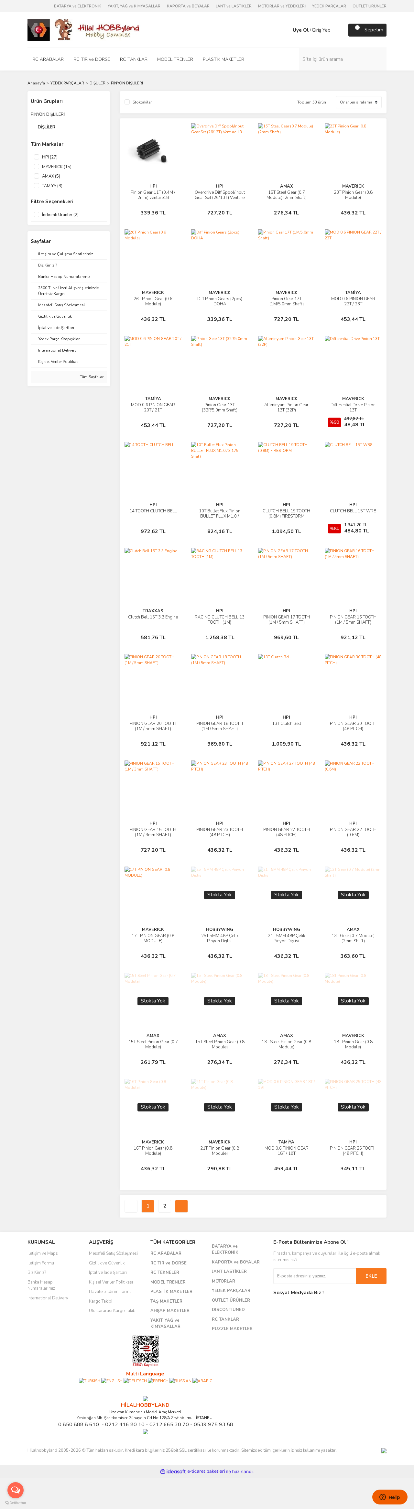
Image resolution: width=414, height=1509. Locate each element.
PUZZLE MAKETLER (232, 1329)
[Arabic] (202, 1380)
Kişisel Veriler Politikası (111, 1282)
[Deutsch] (135, 1380)
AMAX (286, 186)
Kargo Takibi (100, 1301)
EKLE (371, 1276)
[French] (158, 1380)
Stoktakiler (142, 102)
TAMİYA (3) (52, 186)
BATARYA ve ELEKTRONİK (77, 6)
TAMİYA (353, 293)
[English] (112, 1380)
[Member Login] (286, 30)
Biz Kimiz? (36, 1272)
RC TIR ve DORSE (168, 1263)
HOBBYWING (219, 930)
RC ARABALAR (165, 1253)
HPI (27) (50, 157)
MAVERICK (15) (56, 167)
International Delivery (47, 1298)
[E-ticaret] (206, 1471)
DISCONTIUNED (228, 1310)
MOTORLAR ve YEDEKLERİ (282, 6)
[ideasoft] (173, 1472)
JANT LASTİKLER (229, 1271)
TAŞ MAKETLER (166, 1301)
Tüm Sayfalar (91, 376)
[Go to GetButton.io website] (15, 1502)
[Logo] (84, 29)
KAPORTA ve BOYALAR (188, 6)
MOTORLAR (223, 1281)
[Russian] (180, 1380)
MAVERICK (353, 186)
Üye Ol (301, 30)
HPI (153, 186)
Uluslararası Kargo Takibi (112, 1311)
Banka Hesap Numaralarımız (41, 1285)
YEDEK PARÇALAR (329, 6)
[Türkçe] (89, 1380)
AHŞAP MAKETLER (170, 1311)
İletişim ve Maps (42, 1253)
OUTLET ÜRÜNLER (370, 6)
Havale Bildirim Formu (110, 1292)
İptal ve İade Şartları (108, 1272)
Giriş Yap (321, 30)
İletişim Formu (40, 1263)
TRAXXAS (153, 611)
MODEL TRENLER (168, 1282)
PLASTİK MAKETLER (171, 1292)
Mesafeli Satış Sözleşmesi (113, 1253)
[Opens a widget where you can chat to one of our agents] (390, 1498)
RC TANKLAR (225, 1319)
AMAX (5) (51, 176)
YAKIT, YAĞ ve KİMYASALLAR (134, 6)
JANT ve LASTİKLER (234, 6)
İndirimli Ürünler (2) (60, 215)
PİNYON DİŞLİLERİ (127, 83)
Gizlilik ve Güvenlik (107, 1263)
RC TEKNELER (164, 1272)
